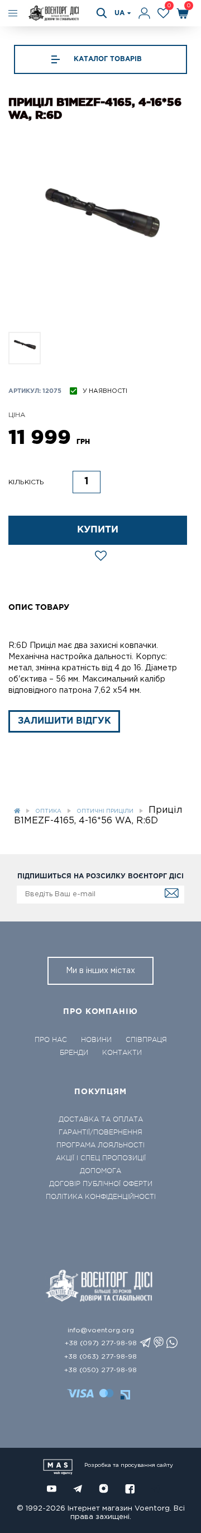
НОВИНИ (96, 1040)
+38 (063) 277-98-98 (100, 1357)
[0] (163, 13)
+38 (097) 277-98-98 (101, 1343)
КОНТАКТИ (122, 1053)
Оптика (48, 811)
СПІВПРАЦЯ (146, 1040)
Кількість (26, 482)
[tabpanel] (100, 230)
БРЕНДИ (74, 1053)
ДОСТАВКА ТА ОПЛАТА (101, 1119)
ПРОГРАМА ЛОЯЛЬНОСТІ (100, 1145)
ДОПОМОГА (100, 1171)
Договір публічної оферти (100, 1184)
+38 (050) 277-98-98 (100, 1370)
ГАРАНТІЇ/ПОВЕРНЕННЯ (100, 1132)
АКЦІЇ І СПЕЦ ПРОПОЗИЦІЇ (101, 1158)
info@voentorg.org (101, 1330)
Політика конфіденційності (101, 1197)
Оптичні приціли (104, 811)
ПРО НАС (51, 1040)
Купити (97, 530)
